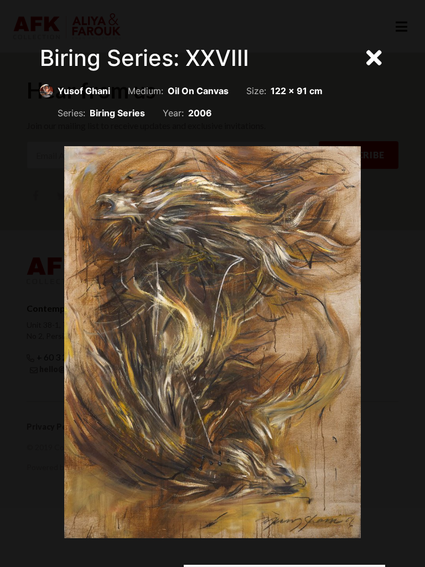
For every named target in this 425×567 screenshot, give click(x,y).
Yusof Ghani (84, 90)
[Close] (374, 58)
